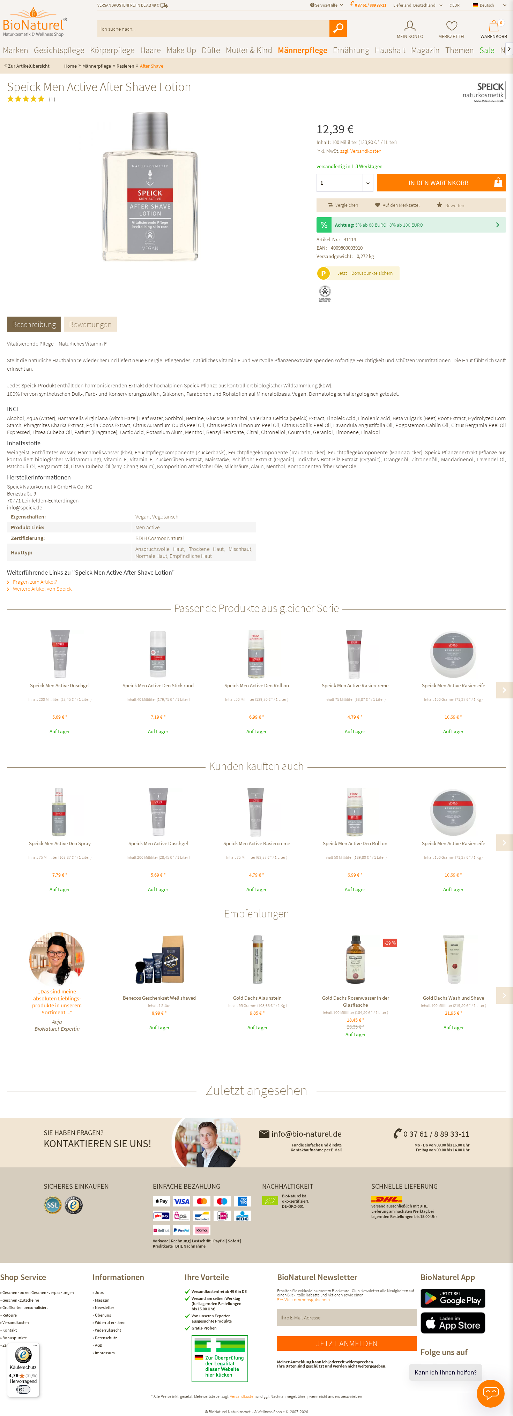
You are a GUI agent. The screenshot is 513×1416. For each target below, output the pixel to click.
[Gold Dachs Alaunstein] (257, 959)
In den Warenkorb (439, 182)
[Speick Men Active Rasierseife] (453, 654)
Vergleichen (346, 205)
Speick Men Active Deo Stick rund (158, 685)
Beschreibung (34, 324)
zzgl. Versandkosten (360, 150)
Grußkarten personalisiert (25, 1307)
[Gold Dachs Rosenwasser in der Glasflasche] (355, 959)
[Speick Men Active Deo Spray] (59, 812)
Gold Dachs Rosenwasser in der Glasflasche (355, 1001)
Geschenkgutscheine (20, 1300)
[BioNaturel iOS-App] (467, 1323)
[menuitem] (410, 29)
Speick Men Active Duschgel (60, 685)
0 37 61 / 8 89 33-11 (436, 1133)
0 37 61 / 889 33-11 (370, 5)
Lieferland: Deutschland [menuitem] (414, 5)
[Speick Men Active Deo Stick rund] (158, 654)
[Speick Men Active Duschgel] (59, 654)
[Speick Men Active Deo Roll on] (256, 654)
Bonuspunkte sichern (372, 273)
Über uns (102, 1315)
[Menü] (35, 1347)
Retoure (9, 1315)
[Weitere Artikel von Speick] (484, 93)
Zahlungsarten (15, 1345)
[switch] (23, 1389)
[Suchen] (338, 28)
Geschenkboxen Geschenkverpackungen (38, 1292)
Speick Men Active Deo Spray (60, 843)
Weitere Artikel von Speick (42, 588)
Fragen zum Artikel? (34, 581)
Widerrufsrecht (107, 1330)
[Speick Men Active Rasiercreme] (355, 654)
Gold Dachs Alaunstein (257, 997)
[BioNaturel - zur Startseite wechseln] (35, 22)
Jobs (99, 1292)
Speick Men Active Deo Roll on (256, 685)
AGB (98, 1345)
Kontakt (9, 1330)
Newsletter (104, 1307)
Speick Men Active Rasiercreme (355, 685)
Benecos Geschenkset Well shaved (159, 997)
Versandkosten (15, 1322)
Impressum (104, 1352)
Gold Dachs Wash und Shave (453, 997)
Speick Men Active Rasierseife (453, 685)
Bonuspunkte (14, 1337)
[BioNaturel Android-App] (467, 1298)
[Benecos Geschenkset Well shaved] (159, 959)
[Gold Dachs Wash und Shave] (453, 959)
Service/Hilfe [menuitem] (326, 5)
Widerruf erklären (110, 1322)
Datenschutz (105, 1337)
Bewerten (454, 205)
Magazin (102, 1300)
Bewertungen (90, 324)
